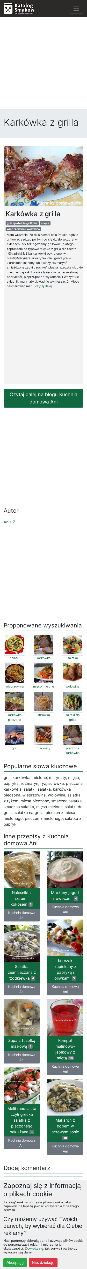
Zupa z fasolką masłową (21, 1043)
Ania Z (9, 521)
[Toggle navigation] (76, 9)
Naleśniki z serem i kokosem (21, 898)
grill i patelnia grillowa (22, 223)
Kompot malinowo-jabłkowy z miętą (65, 1049)
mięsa (45, 223)
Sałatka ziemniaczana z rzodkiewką (22, 972)
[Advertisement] (43, 65)
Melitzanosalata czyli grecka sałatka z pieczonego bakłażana (21, 1120)
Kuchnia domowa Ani (21, 915)
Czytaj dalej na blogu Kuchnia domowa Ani (43, 398)
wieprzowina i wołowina (23, 229)
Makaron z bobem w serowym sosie (65, 1129)
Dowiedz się (34, 1248)
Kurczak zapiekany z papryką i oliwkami (65, 969)
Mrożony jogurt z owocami (65, 895)
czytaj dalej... (45, 286)
